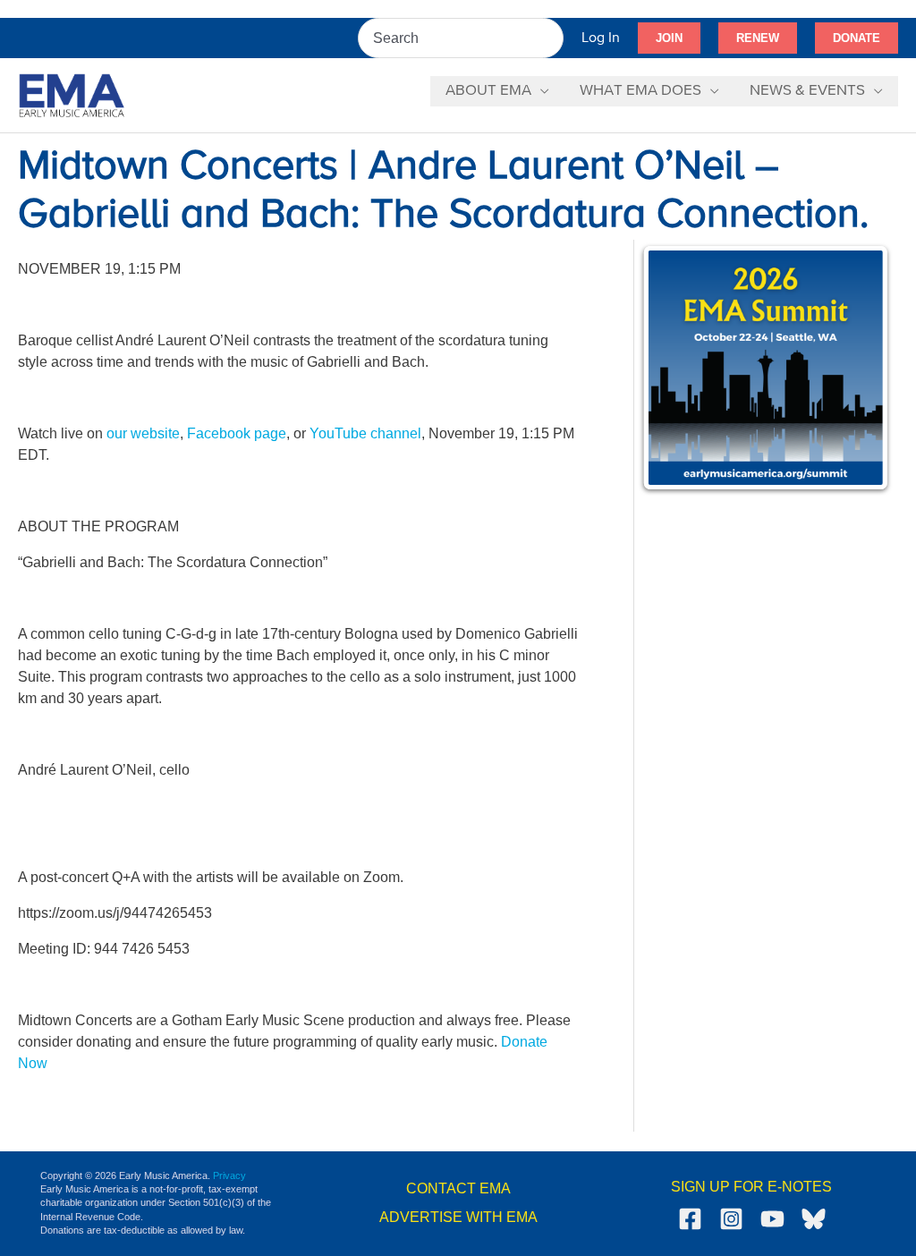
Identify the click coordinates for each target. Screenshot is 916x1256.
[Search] (551, 38)
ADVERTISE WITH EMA (458, 1217)
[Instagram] (731, 1219)
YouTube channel (365, 433)
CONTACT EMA (458, 1188)
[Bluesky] (814, 1219)
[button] (669, 38)
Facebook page (236, 433)
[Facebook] (690, 1219)
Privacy (229, 1175)
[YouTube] (772, 1219)
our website (143, 433)
